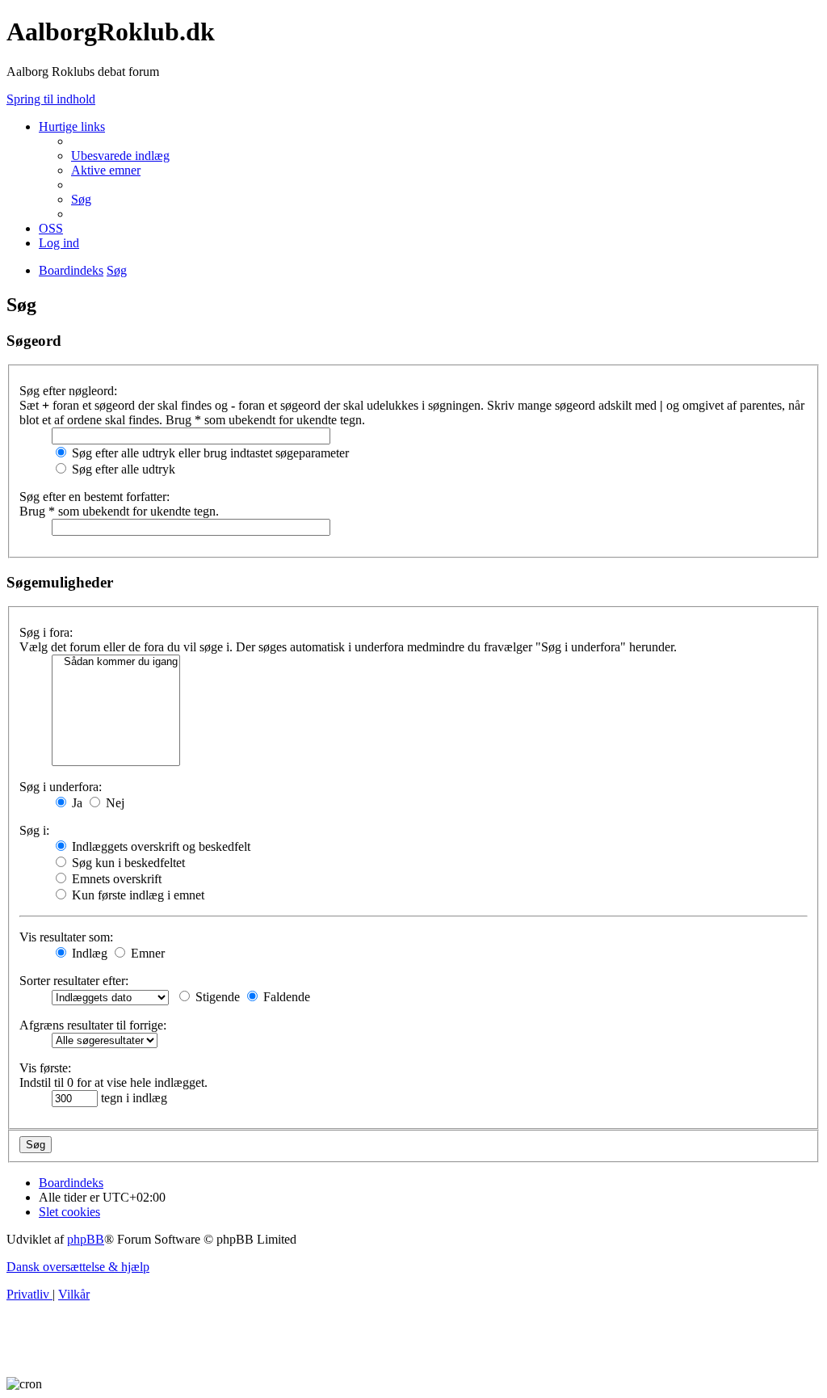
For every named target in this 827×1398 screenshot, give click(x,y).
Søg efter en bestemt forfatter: (94, 496)
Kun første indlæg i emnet (136, 895)
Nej (113, 803)
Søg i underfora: (60, 787)
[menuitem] (120, 155)
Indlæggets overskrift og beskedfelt (159, 846)
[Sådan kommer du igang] (115, 662)
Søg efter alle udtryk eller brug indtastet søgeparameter (209, 453)
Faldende (285, 997)
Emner (146, 953)
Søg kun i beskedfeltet (127, 863)
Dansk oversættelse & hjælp (77, 1267)
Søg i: (34, 830)
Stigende (216, 997)
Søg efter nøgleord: (68, 391)
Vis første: (45, 1068)
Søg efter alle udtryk (122, 469)
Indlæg (88, 953)
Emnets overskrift (115, 879)
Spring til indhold (50, 99)
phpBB (85, 1239)
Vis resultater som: (66, 937)
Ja (75, 803)
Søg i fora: (46, 632)
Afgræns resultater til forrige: (92, 1025)
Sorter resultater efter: (73, 980)
